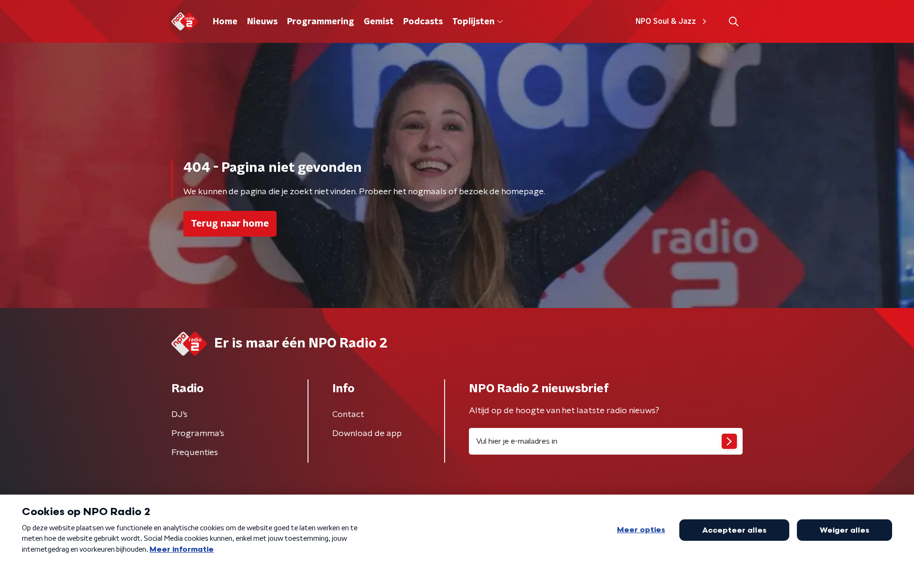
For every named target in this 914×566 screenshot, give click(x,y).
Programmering (320, 22)
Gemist (379, 22)
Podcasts (423, 22)
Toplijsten (473, 22)
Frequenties (194, 452)
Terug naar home (230, 223)
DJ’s (179, 414)
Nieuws (262, 22)
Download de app (367, 433)
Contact (348, 414)
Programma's (197, 433)
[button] (733, 21)
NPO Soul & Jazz (666, 21)
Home (225, 22)
